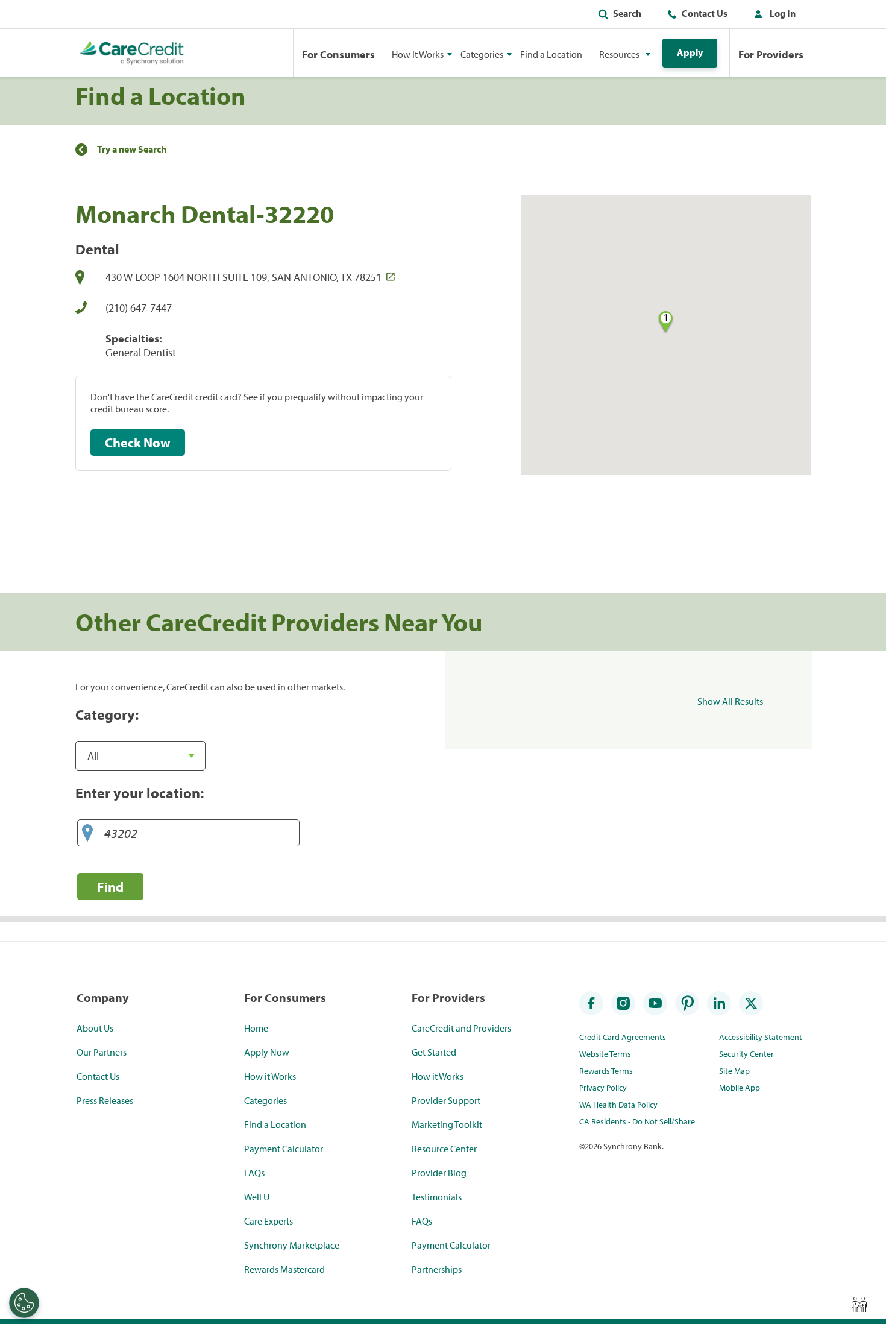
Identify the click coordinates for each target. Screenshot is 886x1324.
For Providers (770, 54)
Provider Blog (439, 1173)
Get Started (434, 1052)
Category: (107, 714)
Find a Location (551, 54)
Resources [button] (619, 54)
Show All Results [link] (730, 701)
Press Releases (105, 1100)
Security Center (746, 1053)
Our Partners (102, 1052)
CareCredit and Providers (461, 1028)
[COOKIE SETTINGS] (24, 1303)
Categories (265, 1100)
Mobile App (739, 1087)
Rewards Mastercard (284, 1269)
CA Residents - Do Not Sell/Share (637, 1121)
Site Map (734, 1070)
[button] (772, 16)
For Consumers (338, 54)
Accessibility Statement (760, 1037)
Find (110, 886)
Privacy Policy (603, 1087)
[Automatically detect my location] (87, 833)
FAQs (254, 1173)
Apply (690, 52)
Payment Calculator (283, 1149)
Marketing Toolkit (447, 1124)
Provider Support (446, 1100)
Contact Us (704, 13)
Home (256, 1028)
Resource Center (444, 1149)
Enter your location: (139, 793)
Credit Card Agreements (622, 1037)
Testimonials (437, 1197)
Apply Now (266, 1052)
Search (627, 13)
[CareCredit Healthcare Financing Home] (132, 53)
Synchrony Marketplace (291, 1245)
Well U (256, 1197)
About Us (95, 1028)
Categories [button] (481, 54)
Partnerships (437, 1269)
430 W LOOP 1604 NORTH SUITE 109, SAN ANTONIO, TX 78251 (243, 277)
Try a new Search (131, 149)
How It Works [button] (418, 54)
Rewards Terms (606, 1070)
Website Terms (605, 1053)
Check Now (138, 442)
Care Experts (268, 1221)
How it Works (270, 1076)
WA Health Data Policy (618, 1104)
